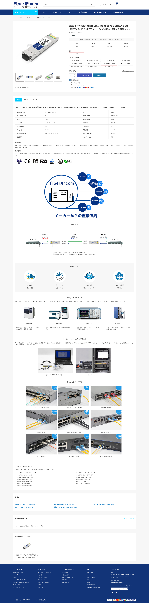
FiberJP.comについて (100, 12)
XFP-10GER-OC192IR (109, 63)
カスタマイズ (57, 12)
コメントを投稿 (39, 526)
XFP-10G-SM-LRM (125, 60)
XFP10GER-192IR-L (109, 67)
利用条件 (89, 582)
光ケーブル (40, 587)
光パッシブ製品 (17, 585)
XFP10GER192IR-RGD (76, 67)
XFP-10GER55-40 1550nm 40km (105, 504)
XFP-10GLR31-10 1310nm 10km (65, 504)
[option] (20, 77)
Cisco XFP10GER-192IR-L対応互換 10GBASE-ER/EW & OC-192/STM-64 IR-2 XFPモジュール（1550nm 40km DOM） (27, 555)
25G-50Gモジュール (18, 572)
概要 (18, 99)
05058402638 (116, 580)
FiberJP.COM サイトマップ (44, 582)
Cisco (76, 53)
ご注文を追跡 (65, 575)
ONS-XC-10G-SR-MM (92, 60)
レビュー (34, 99)
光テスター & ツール (18, 587)
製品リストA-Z (41, 580)
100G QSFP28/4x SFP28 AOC (21, 582)
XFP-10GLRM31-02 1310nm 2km (26, 504)
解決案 (45, 12)
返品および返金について (68, 577)
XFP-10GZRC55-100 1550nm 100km (66, 507)
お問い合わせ (83, 12)
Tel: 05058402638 (118, 12)
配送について (90, 580)
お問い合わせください (128, 71)
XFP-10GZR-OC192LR (92, 67)
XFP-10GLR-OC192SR (76, 63)
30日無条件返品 (76, 83)
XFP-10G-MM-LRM (109, 60)
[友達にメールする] (28, 87)
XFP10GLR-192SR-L (125, 63)
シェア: (17, 87)
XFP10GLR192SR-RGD (93, 63)
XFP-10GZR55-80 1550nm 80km (26, 507)
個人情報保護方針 (91, 585)
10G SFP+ (16, 575)
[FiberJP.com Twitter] (112, 592)
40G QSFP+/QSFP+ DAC (19, 580)
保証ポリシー (65, 580)
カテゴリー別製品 (42, 577)
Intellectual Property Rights (93, 587)
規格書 (26, 99)
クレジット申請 (91, 577)
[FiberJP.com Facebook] (116, 592)
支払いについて (91, 575)
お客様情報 (65, 572)
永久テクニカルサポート (78, 85)
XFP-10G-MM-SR (76, 60)
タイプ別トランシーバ (43, 575)
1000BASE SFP (17, 577)
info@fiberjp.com (119, 582)
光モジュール (41, 585)
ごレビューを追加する (128, 518)
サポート (70, 12)
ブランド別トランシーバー (44, 572)
